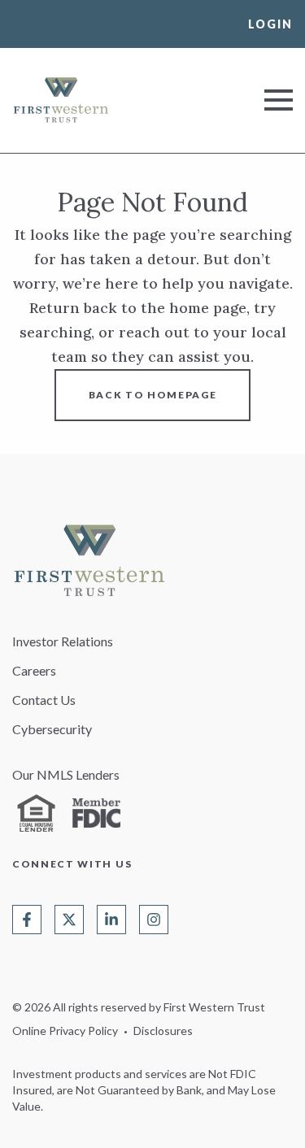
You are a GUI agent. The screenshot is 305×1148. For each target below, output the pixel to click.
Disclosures (163, 1030)
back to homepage (153, 395)
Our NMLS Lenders (66, 774)
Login (270, 24)
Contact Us (44, 699)
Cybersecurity (52, 729)
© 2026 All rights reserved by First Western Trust (138, 1007)
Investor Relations (62, 641)
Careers (34, 670)
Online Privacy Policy (65, 1030)
